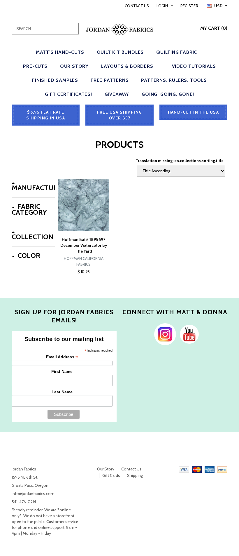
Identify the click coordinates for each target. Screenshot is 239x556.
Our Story (105, 469)
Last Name (62, 392)
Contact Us (137, 6)
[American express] (210, 469)
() (213, 28)
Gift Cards (111, 475)
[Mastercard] (197, 469)
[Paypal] (222, 469)
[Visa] (184, 469)
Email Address (62, 357)
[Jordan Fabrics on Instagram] (163, 333)
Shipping (135, 475)
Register (189, 6)
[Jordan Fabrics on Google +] (188, 333)
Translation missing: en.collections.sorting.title (180, 160)
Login (162, 6)
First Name (62, 371)
